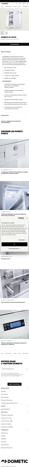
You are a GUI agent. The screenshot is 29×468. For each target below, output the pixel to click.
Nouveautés (8, 441)
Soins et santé (17, 6)
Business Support (5, 388)
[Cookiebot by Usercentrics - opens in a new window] (18, 218)
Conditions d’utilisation (6, 424)
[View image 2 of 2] (6, 33)
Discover (3, 406)
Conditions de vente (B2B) (6, 427)
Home (2, 6)
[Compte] (20, 3)
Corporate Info (4, 429)
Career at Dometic (9, 444)
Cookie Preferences (5, 421)
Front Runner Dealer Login (6, 400)
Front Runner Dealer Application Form (9, 403)
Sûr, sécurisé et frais (10, 67)
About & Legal (4, 412)
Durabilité (3, 435)
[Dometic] (4, 3)
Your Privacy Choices (14, 248)
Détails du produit (6, 51)
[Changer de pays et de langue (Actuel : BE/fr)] (27, 1)
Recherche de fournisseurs (6, 447)
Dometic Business (9, 397)
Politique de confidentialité (7, 415)
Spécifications (5, 115)
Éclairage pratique (9, 70)
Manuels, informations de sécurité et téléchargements (11, 122)
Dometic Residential (9, 409)
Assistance (3, 391)
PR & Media (8, 438)
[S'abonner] (26, 368)
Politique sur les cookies (6, 418)
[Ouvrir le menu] (27, 3)
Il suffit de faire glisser (11, 75)
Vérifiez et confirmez (10, 78)
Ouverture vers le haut (10, 72)
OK (14, 244)
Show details (22, 239)
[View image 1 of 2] (2, 33)
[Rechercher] (16, 3)
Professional (8, 6)
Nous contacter (14, 44)
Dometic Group (8, 433)
